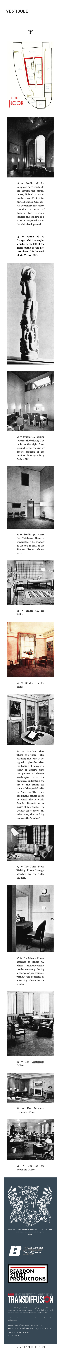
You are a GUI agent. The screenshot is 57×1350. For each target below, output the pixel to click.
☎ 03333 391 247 (13, 1328)
